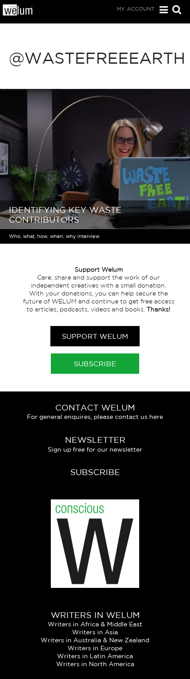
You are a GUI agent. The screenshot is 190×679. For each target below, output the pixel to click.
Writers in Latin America (95, 656)
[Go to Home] (18, 13)
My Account (136, 9)
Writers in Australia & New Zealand (95, 640)
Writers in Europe (95, 648)
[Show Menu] (161, 10)
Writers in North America (95, 663)
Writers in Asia (95, 632)
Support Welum (95, 336)
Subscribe (95, 364)
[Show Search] (174, 10)
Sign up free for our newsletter (95, 449)
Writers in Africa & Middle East (95, 624)
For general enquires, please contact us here (95, 416)
